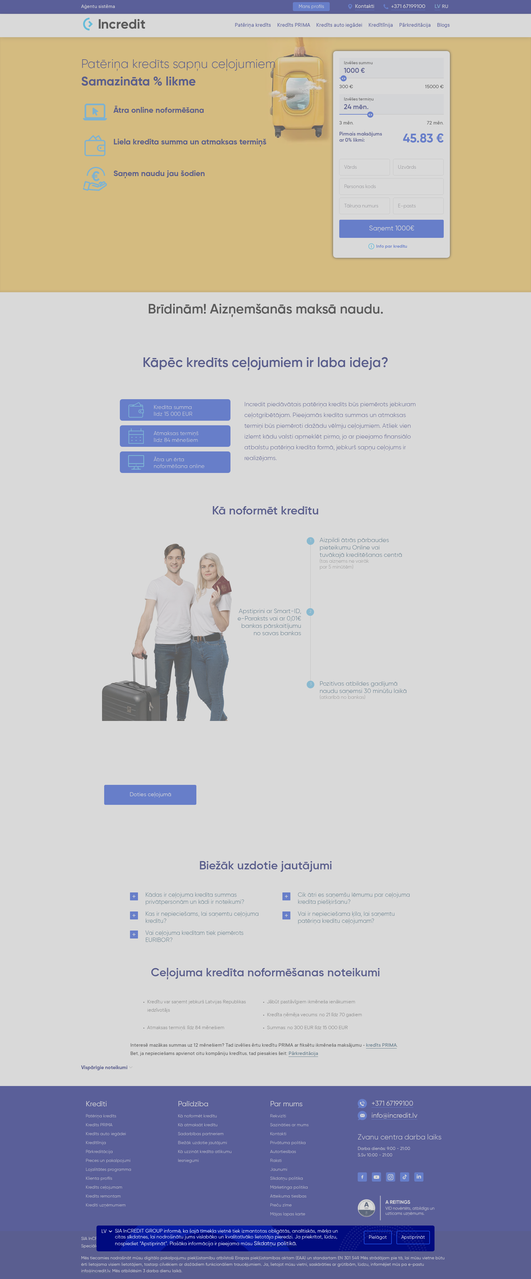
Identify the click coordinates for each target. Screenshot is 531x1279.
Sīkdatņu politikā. (275, 1243)
